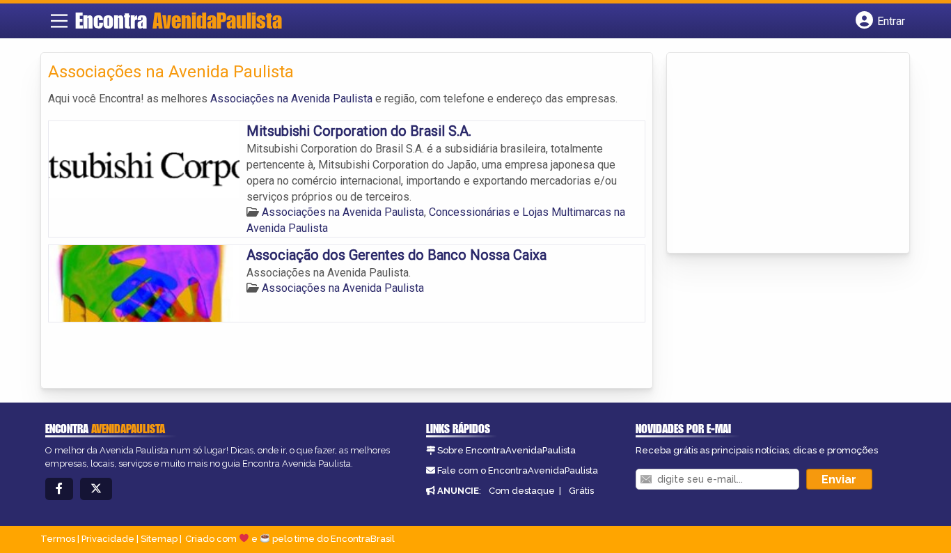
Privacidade (107, 538)
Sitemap (159, 538)
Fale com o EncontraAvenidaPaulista (517, 470)
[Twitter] (96, 489)
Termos (57, 538)
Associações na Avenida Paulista (291, 98)
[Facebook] (59, 489)
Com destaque (522, 490)
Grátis (581, 490)
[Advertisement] (778, 154)
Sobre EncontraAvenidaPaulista (506, 450)
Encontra (178, 20)
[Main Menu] (59, 21)
